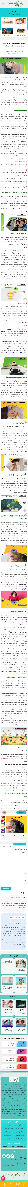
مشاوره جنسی (9, 1128)
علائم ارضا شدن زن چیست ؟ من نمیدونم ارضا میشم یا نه (7, 988)
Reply (25, 910)
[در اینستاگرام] (22, 1051)
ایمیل (25, 881)
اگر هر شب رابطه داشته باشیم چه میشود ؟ (21, 970)
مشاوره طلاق (8, 1132)
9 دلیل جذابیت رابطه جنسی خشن (21, 986)
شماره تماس (20, 1163)
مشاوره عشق (9, 1125)
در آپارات (12, 1058)
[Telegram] (12, 1156)
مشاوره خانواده (19, 1132)
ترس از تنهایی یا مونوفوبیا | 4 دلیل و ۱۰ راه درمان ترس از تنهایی (21, 1011)
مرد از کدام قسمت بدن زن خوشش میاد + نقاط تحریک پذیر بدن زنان (7, 962)
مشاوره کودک (19, 1139)
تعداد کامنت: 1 (7, 51)
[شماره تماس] (25, 1164)
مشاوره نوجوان (9, 1139)
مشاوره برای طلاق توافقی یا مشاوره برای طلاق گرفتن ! (8, 1011)
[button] (4, 812)
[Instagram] (8, 1156)
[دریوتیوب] (22, 1066)
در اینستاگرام (11, 1050)
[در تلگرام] (22, 1044)
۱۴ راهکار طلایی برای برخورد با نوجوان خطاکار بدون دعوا (20, 1029)
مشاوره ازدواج (11, 53)
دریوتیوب (11, 1065)
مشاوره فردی (7, 1135)
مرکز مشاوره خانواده (16, 102)
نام (26, 873)
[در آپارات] (22, 1059)
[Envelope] (4, 1156)
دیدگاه (24, 853)
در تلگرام (11, 1043)
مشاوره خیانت (18, 1125)
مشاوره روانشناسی (19, 1135)
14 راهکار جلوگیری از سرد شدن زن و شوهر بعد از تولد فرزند (8, 1029)
